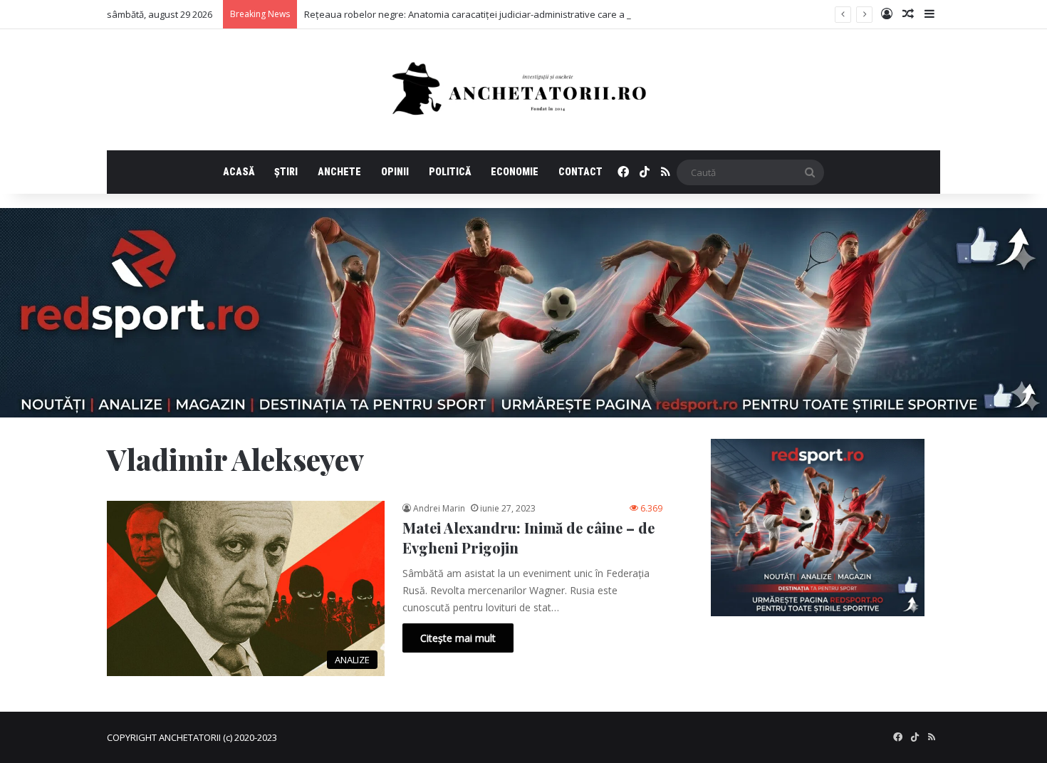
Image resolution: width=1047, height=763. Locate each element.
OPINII (395, 171)
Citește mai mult (458, 638)
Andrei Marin (439, 508)
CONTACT (580, 171)
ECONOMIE (514, 171)
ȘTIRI (286, 171)
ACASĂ (238, 171)
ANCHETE (339, 171)
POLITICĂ (450, 171)
